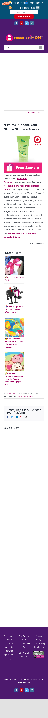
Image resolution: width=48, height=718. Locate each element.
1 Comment (28, 396)
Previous (31, 113)
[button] (24, 9)
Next (40, 113)
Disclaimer (39, 647)
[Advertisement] (24, 78)
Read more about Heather (9, 640)
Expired (19, 396)
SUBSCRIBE (24, 16)
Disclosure (39, 643)
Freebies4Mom (11, 393)
